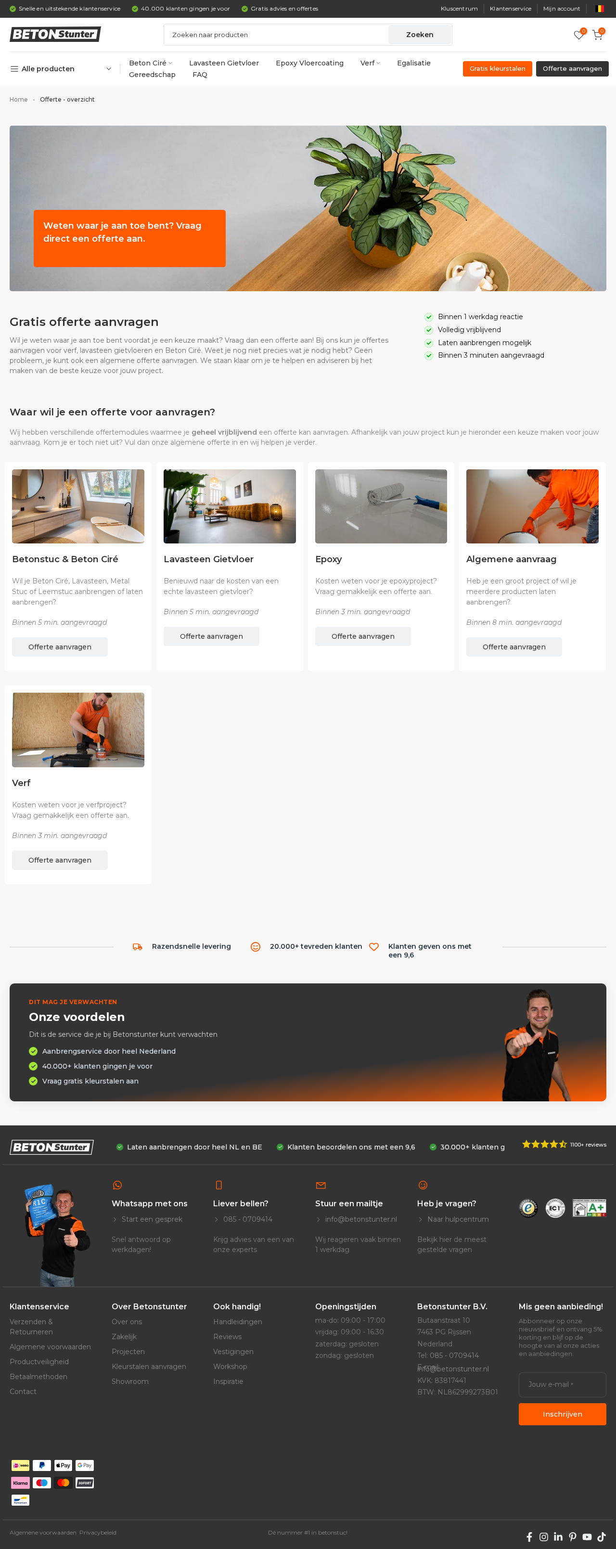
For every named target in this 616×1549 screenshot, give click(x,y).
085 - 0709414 (246, 1219)
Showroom (130, 1381)
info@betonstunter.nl (360, 1219)
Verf (367, 63)
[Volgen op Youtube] (587, 1537)
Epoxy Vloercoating (310, 63)
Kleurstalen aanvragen (149, 1366)
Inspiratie (228, 1381)
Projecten (128, 1351)
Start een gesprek (151, 1219)
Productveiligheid (39, 1361)
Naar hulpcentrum (457, 1219)
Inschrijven (562, 1414)
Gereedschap (152, 74)
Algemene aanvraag (511, 559)
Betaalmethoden (38, 1376)
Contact (23, 1391)
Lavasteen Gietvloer (224, 63)
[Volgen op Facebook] (529, 1537)
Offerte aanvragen (59, 647)
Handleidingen (237, 1321)
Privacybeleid (97, 1532)
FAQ (199, 74)
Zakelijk (124, 1336)
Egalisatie (414, 63)
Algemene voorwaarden (50, 1346)
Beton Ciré (148, 63)
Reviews (227, 1336)
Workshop (230, 1366)
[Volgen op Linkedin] (558, 1537)
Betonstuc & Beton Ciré (65, 559)
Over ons (127, 1321)
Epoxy (328, 559)
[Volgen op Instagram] (544, 1537)
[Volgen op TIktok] (601, 1537)
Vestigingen (233, 1351)
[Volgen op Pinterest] (573, 1537)
